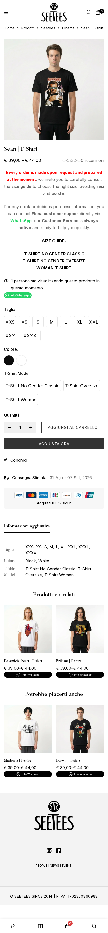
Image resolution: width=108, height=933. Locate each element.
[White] (21, 360)
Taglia (10, 309)
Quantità (12, 415)
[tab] (27, 526)
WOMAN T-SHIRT (54, 267)
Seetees (48, 28)
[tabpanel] (54, 561)
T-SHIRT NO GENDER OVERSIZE (54, 260)
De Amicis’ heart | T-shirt (23, 661)
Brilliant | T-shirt (68, 661)
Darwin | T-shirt (68, 761)
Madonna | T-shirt (17, 761)
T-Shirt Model (17, 373)
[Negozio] (40, 926)
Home (10, 28)
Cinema (68, 28)
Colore (11, 349)
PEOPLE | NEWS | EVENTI (54, 865)
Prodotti (27, 28)
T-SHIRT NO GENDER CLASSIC (54, 253)
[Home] (13, 926)
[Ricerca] (88, 12)
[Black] (9, 360)
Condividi (18, 460)
